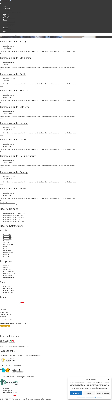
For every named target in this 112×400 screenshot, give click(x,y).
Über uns (6, 16)
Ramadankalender (9, 18)
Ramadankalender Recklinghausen (18, 155)
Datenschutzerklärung (91, 397)
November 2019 (8, 245)
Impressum (99, 397)
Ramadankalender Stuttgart (14, 41)
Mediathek (10, 26)
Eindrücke (6, 14)
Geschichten (7, 269)
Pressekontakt (11, 22)
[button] (109, 379)
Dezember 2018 (8, 252)
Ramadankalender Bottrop (14, 172)
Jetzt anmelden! (5, 326)
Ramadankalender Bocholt (14, 90)
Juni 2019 (6, 247)
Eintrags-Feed (7, 288)
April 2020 (6, 243)
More (1, 53)
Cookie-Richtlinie (81, 397)
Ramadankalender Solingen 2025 (13, 217)
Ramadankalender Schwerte (14, 106)
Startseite (6, 6)
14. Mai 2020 (7, 48)
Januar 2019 (7, 251)
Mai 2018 (6, 256)
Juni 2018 (6, 254)
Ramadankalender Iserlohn (14, 123)
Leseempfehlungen (9, 273)
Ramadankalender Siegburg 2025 (13, 221)
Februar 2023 (7, 239)
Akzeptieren (76, 393)
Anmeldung (6, 8)
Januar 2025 (7, 235)
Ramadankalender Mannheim (15, 57)
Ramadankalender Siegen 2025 (12, 219)
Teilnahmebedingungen (14, 12)
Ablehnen (88, 393)
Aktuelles (6, 266)
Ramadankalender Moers (13, 188)
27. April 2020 (7, 113)
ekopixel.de (33, 399)
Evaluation (10, 10)
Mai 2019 (6, 249)
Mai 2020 (6, 241)
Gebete (5, 267)
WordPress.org (8, 292)
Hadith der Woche (9, 271)
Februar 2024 (7, 237)
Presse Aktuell (7, 275)
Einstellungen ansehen (103, 393)
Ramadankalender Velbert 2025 (13, 215)
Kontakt (5, 28)
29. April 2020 (7, 97)
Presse (5, 20)
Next (6, 202)
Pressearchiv (11, 24)
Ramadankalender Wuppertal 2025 (14, 213)
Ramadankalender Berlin (13, 74)
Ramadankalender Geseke (13, 139)
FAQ (4, 32)
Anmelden (6, 286)
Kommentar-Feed (8, 290)
